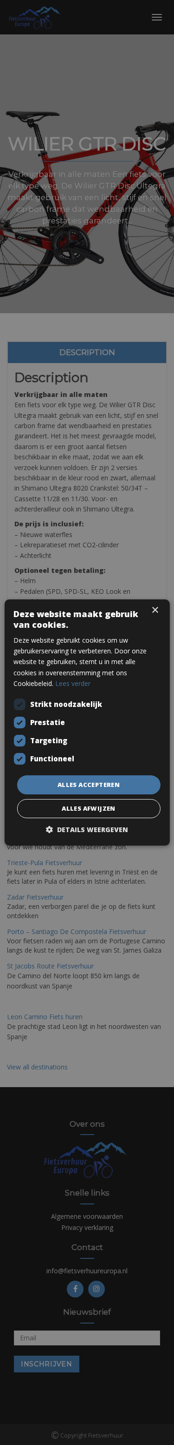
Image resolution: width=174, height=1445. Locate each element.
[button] (87, 829)
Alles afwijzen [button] (89, 808)
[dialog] (87, 722)
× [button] (154, 610)
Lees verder (72, 683)
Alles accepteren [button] (89, 784)
